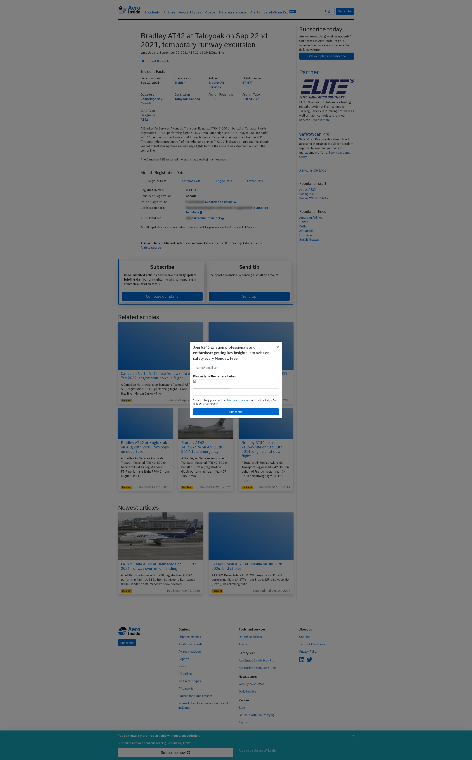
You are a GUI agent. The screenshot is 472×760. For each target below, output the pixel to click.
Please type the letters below (214, 376)
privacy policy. (210, 403)
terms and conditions (239, 400)
